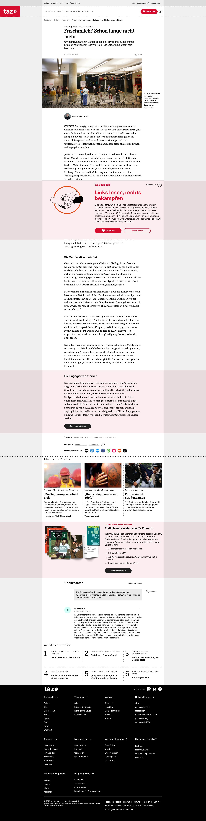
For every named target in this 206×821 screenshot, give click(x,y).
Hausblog (109, 707)
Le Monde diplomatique (146, 753)
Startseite (48, 20)
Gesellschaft (49, 711)
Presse (108, 718)
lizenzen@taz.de (61, 805)
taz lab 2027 (110, 760)
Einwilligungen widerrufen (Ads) (119, 809)
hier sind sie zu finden (91, 597)
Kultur (46, 714)
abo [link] (133, 3)
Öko (46, 707)
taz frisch (78, 749)
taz (51, 689)
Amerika (65, 20)
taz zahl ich (140, 711)
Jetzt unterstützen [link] (78, 426)
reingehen (48, 764)
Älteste (139, 583)
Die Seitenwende (112, 711)
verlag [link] (46, 3)
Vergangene (110, 756)
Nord (46, 726)
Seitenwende (148, 805)
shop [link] (66, 3)
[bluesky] (154, 690)
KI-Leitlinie (156, 802)
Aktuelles (109, 703)
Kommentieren (81, 445)
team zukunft (80, 745)
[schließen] (159, 184)
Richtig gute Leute (82, 711)
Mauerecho (49, 756)
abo (137, 703)
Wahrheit (48, 730)
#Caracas (89, 437)
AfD (76, 703)
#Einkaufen (98, 437)
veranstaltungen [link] (56, 3)
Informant (109, 805)
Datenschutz (120, 805)
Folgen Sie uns (139, 689)
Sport (46, 718)
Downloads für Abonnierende (87, 791)
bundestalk (49, 745)
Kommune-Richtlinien (141, 802)
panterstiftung (141, 718)
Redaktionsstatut (123, 802)
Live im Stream (111, 753)
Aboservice (79, 783)
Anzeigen (48, 792)
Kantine (47, 784)
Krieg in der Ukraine (83, 707)
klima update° (50, 753)
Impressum (132, 805)
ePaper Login (80, 787)
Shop (46, 788)
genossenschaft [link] (143, 3)
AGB (140, 805)
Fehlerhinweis (94, 445)
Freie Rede (49, 760)
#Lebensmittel (110, 437)
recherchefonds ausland (146, 714)
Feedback (78, 779)
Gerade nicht (151, 185)
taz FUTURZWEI (142, 750)
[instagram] (160, 690)
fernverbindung (51, 749)
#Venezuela (78, 437)
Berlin (46, 722)
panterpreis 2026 (142, 722)
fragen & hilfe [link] (75, 3)
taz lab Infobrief (81, 756)
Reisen (47, 780)
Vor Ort (108, 749)
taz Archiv (139, 757)
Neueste (131, 583)
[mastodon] (149, 690)
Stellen (108, 714)
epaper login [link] (155, 3)
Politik (56, 20)
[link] (46, 11)
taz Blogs (139, 746)
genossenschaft (142, 707)
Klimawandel (80, 714)
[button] (161, 11)
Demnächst (110, 745)
